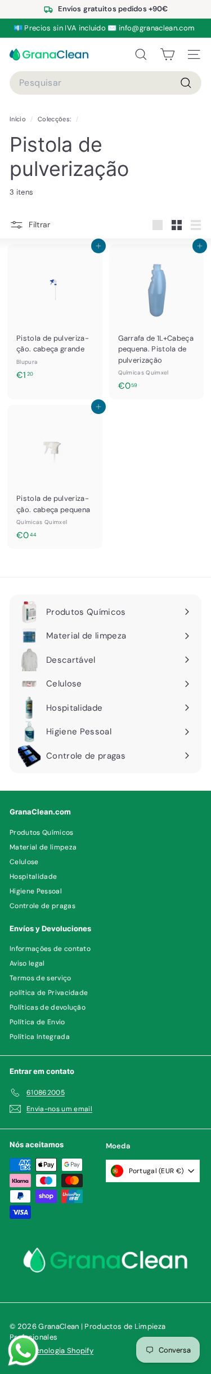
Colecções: (55, 119)
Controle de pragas (42, 905)
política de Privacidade (49, 992)
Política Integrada (40, 1036)
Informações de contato (50, 948)
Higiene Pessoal (36, 891)
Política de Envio (37, 1022)
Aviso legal (27, 963)
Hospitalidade (33, 876)
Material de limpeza (43, 847)
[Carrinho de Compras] (167, 55)
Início (19, 119)
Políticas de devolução (48, 1007)
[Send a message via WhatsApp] (23, 1350)
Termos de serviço (40, 978)
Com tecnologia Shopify (51, 1350)
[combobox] (105, 83)
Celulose (24, 861)
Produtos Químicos (42, 832)
